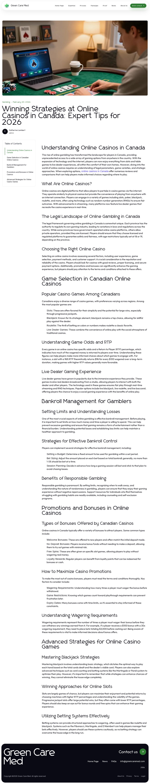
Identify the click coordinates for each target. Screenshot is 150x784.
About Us (120, 776)
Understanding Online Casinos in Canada (19, 151)
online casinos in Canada (95, 171)
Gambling (6, 102)
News (105, 761)
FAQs (113, 761)
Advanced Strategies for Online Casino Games (19, 180)
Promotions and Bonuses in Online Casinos (20, 173)
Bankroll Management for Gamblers (16, 166)
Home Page (93, 761)
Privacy (129, 776)
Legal (143, 776)
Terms (136, 776)
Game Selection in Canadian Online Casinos (18, 158)
